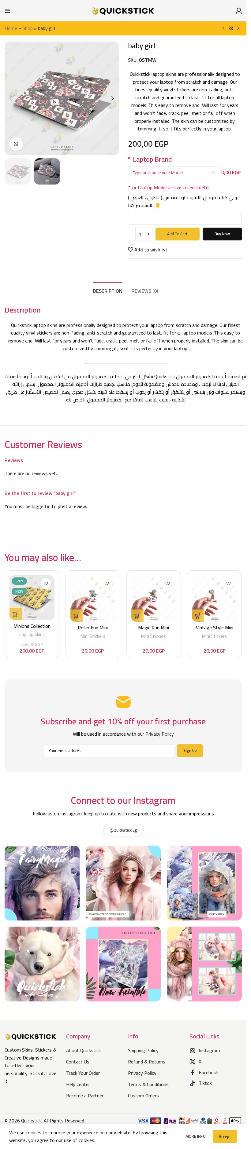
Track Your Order (83, 1073)
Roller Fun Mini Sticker (93, 631)
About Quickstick (83, 1050)
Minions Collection (32, 626)
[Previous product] (223, 28)
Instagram (209, 1050)
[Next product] (238, 28)
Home (11, 28)
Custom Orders (143, 1095)
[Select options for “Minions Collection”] (15, 614)
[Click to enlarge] (16, 144)
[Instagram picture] (42, 883)
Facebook (209, 1072)
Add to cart (177, 233)
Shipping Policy (143, 1050)
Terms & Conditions (148, 1084)
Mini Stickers (93, 636)
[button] (11, 98)
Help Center (78, 1084)
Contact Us (77, 1061)
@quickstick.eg (123, 830)
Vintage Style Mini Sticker (214, 631)
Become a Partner (84, 1095)
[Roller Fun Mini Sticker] (92, 598)
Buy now (222, 233)
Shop (27, 28)
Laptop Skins (32, 634)
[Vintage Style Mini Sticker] (214, 598)
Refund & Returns (146, 1061)
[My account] (239, 11)
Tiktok (205, 1083)
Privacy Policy (142, 1073)
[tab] (107, 290)
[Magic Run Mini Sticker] (153, 598)
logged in (41, 506)
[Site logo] (123, 10)
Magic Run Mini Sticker (153, 631)
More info (196, 1136)
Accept (225, 1136)
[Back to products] (230, 28)
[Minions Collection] (31, 597)
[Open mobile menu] (8, 11)
